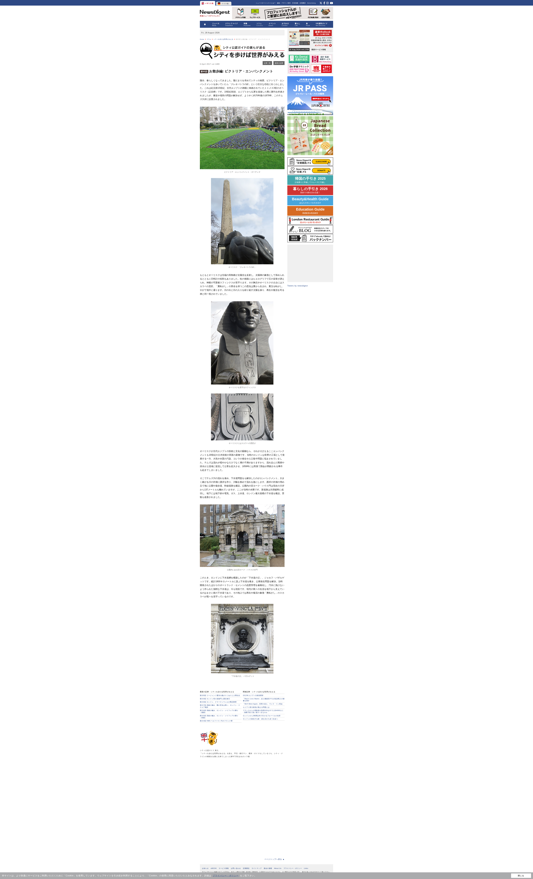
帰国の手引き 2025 (310, 180)
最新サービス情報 (307, 50)
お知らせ (205, 868)
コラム (209, 39)
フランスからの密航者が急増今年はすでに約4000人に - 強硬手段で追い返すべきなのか (263, 711)
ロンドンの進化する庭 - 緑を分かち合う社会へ (260, 719)
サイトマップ (257, 868)
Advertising (311, 3)
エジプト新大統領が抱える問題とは (256, 707)
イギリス (208, 3)
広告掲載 (295, 3)
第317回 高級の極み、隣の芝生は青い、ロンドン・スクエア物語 (220, 706)
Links (306, 868)
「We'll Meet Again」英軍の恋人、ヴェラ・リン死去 (263, 704)
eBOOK (214, 868)
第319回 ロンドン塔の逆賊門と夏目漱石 (215, 699)
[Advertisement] (221, 782)
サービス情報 (224, 868)
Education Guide (310, 210)
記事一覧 (267, 63)
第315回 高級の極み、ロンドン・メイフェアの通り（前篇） (219, 716)
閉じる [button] (521, 876)
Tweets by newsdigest (297, 286)
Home (202, 39)
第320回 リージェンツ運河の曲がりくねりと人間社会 (220, 695)
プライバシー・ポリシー (226, 875)
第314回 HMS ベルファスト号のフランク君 (216, 721)
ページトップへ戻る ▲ (274, 859)
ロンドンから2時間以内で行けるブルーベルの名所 (262, 716)
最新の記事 (279, 63)
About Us (277, 868)
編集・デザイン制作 (284, 3)
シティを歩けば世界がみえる (223, 39)
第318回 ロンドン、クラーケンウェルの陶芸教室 (218, 702)
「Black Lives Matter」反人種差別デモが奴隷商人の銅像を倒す (264, 700)
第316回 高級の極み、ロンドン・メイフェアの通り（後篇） (219, 711)
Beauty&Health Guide (310, 200)
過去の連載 (268, 868)
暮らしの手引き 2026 (310, 190)
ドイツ (224, 3)
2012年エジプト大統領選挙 (253, 695)
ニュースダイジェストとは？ (266, 3)
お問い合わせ (236, 868)
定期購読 (303, 3)
